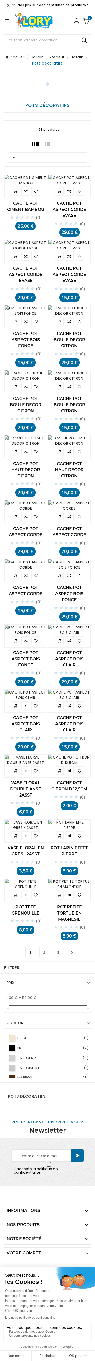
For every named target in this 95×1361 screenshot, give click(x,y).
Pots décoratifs (27, 1096)
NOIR (52, 1047)
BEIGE (52, 1038)
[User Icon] (76, 21)
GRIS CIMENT (52, 1067)
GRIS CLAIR (52, 1057)
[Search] (84, 40)
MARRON (52, 1077)
